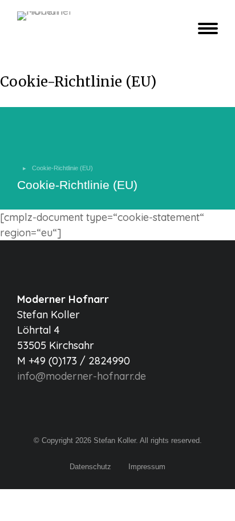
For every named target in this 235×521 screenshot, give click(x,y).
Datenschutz (90, 466)
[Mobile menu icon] (205, 28)
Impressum (146, 466)
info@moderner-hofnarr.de (81, 376)
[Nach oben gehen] (217, 504)
